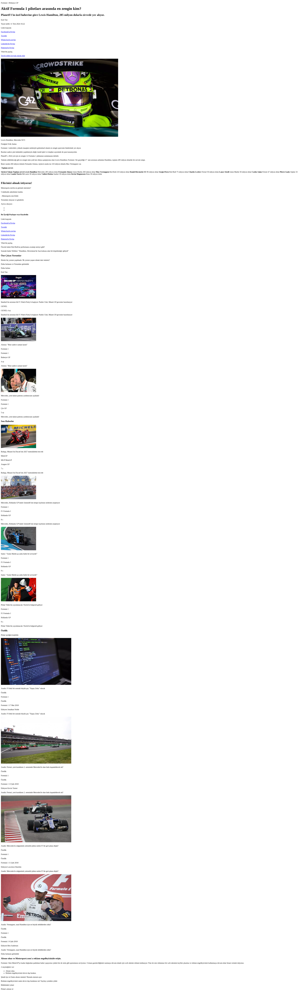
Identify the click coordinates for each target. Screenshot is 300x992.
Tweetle (4, 36)
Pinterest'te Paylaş (7, 48)
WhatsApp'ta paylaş (8, 40)
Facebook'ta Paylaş (8, 32)
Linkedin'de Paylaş (8, 44)
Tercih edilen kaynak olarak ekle (13, 56)
